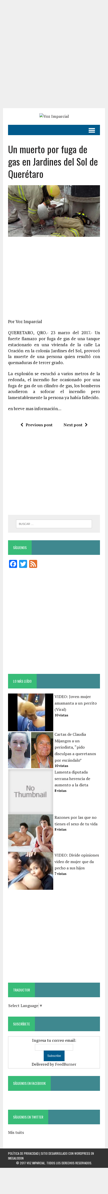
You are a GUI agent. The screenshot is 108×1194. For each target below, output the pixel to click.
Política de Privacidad (23, 1153)
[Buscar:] (54, 523)
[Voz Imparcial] (54, 116)
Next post (73, 425)
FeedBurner (65, 1064)
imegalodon (16, 1158)
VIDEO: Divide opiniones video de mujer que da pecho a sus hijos (77, 861)
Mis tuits (16, 1132)
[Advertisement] (54, 54)
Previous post (39, 425)
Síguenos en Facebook (29, 1083)
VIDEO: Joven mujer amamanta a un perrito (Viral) (76, 703)
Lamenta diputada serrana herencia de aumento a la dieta (72, 778)
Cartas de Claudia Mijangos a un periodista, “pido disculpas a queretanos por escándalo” (75, 747)
